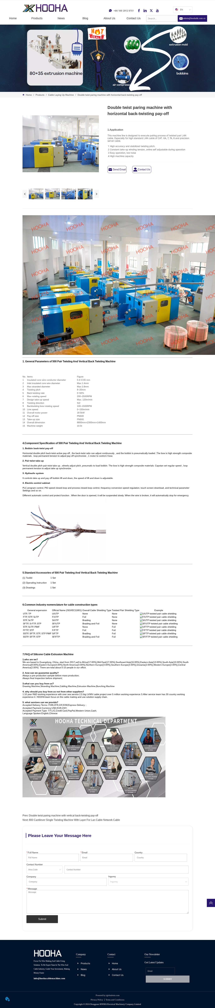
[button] (37, 18)
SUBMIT (167, 979)
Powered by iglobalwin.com (107, 995)
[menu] (73, 18)
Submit (42, 919)
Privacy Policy (97, 1000)
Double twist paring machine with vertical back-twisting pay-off (63, 815)
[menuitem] (37, 18)
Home (29, 95)
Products (40, 95)
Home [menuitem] (13, 18)
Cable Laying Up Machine (61, 95)
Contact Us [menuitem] (134, 18)
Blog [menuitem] (85, 18)
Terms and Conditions (115, 1000)
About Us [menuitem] (109, 18)
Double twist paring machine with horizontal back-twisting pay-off (110, 95)
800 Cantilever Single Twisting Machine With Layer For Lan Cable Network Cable (74, 820)
